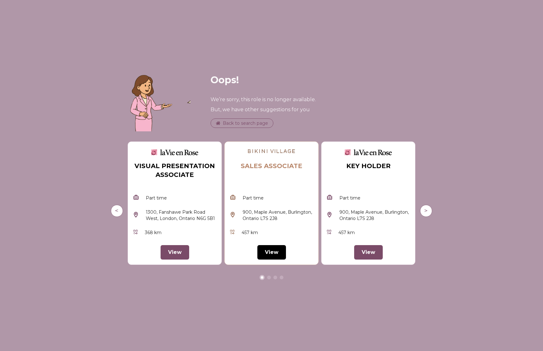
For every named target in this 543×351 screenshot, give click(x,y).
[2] (275, 277)
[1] (269, 277)
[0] (262, 277)
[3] (281, 277)
